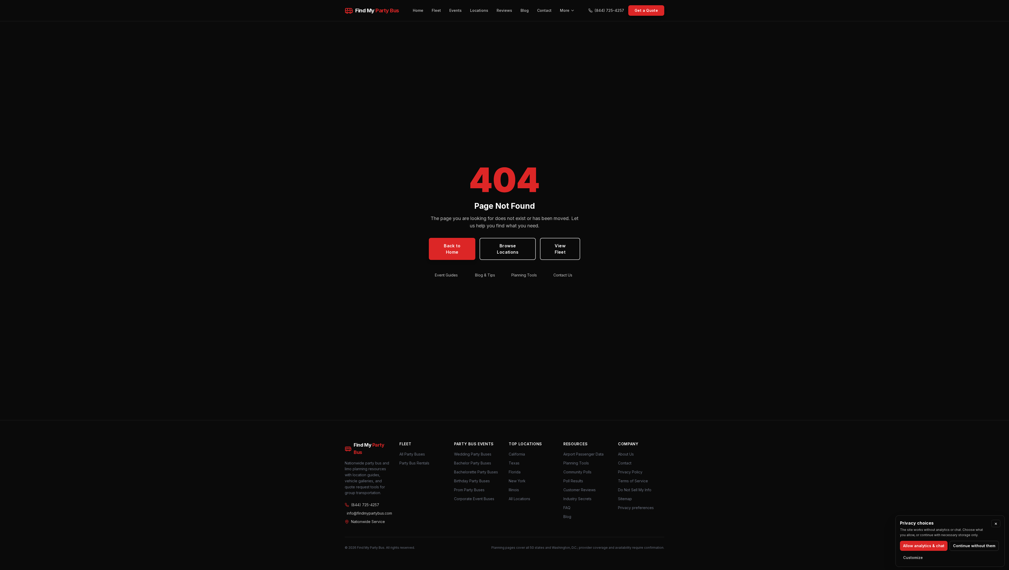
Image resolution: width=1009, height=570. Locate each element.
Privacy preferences (636, 507)
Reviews (504, 10)
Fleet (436, 10)
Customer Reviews (579, 490)
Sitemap (625, 498)
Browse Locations (507, 249)
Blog (525, 10)
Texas (514, 463)
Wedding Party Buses (472, 454)
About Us (626, 454)
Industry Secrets (577, 498)
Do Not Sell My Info (634, 490)
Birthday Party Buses (472, 481)
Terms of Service (633, 481)
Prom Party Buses (469, 490)
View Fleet (560, 249)
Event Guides (446, 275)
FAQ (566, 507)
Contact (544, 10)
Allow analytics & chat (923, 545)
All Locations (519, 498)
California (517, 454)
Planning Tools (524, 275)
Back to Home (452, 249)
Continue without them (974, 545)
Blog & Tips (485, 275)
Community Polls (577, 472)
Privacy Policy (630, 472)
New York (517, 481)
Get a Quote (646, 10)
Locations (479, 10)
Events (455, 10)
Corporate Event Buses (474, 498)
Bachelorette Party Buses (476, 472)
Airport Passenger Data (583, 454)
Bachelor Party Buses (472, 463)
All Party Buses (412, 454)
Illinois (514, 490)
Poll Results (573, 481)
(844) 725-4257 (609, 10)
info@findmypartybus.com (369, 513)
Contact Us (562, 275)
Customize (913, 557)
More (564, 10)
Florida (515, 472)
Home (418, 10)
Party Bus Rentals (414, 463)
